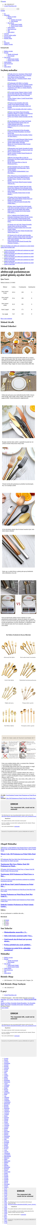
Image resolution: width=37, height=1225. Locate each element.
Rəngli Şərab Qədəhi (16, 26)
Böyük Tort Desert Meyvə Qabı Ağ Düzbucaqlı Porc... (17, 162)
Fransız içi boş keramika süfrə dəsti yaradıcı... (20, 109)
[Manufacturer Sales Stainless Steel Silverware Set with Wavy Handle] (18, 901)
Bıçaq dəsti (8, 1004)
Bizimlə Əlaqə (8, 38)
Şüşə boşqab (14, 21)
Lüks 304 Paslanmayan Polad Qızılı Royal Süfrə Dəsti (21, 798)
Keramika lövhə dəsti (17, 1004)
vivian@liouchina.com (10, 995)
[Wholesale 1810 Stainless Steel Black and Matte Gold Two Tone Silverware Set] (18, 871)
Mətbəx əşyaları (12, 16)
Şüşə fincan (11, 23)
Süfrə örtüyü (11, 32)
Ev (5, 13)
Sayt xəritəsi (10, 999)
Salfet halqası (11, 27)
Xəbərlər (6, 33)
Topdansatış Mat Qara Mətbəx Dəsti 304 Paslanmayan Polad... (15, 865)
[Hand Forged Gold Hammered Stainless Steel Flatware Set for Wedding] (18, 881)
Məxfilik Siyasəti (18, 999)
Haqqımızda (7, 37)
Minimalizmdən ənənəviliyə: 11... (15, 932)
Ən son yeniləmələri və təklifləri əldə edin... (12, 913)
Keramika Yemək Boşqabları (19, 1003)
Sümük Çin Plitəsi (5, 1003)
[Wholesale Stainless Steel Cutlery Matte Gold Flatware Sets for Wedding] (18, 891)
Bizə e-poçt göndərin (6, 318)
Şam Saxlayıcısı (12, 29)
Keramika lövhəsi (28, 1004)
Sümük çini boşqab (16, 19)
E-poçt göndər (4, 1007)
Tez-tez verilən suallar (10, 35)
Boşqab (10, 18)
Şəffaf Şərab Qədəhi (16, 24)
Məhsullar (7, 15)
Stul (9, 30)
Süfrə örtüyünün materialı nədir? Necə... (18, 936)
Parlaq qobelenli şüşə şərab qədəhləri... (17, 945)
